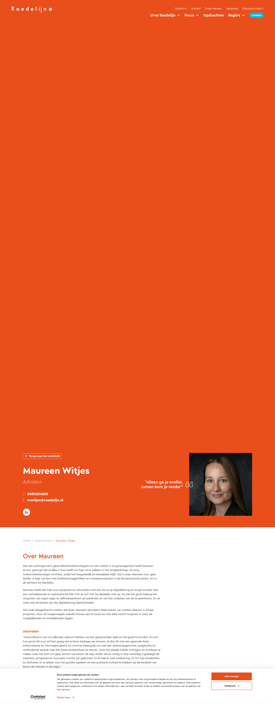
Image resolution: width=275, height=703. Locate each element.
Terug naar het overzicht (44, 456)
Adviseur (32, 481)
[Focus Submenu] (197, 15)
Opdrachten (213, 15)
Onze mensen (213, 8)
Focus (189, 15)
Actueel (196, 8)
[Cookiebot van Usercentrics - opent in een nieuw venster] (38, 697)
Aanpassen (230, 685)
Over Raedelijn (162, 15)
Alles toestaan (232, 676)
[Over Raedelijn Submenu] (178, 15)
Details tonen (63, 697)
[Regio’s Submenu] (243, 15)
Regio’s (234, 15)
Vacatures (232, 8)
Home (27, 540)
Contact (257, 15)
